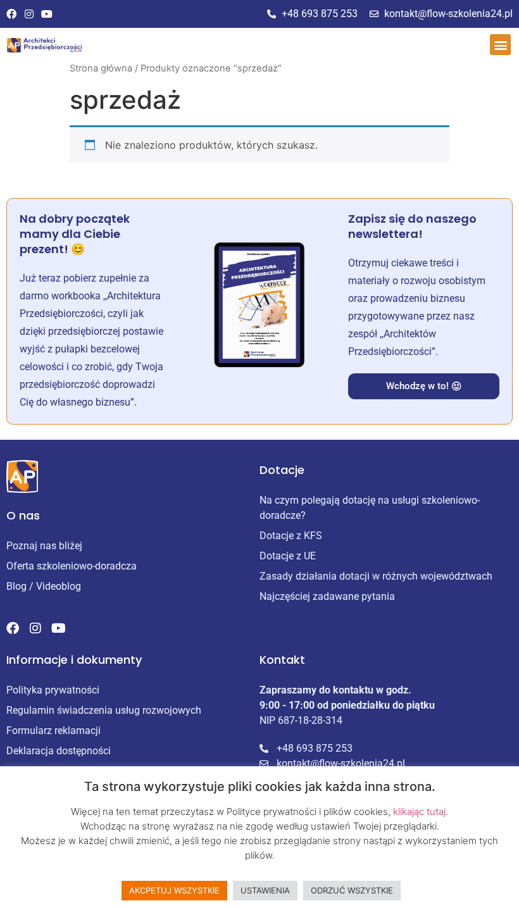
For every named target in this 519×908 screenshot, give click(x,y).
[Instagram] (29, 14)
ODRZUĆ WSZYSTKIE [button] (352, 890)
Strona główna (101, 68)
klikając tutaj (419, 811)
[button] (500, 44)
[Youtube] (47, 14)
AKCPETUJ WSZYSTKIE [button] (174, 890)
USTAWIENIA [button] (265, 890)
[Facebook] (11, 14)
